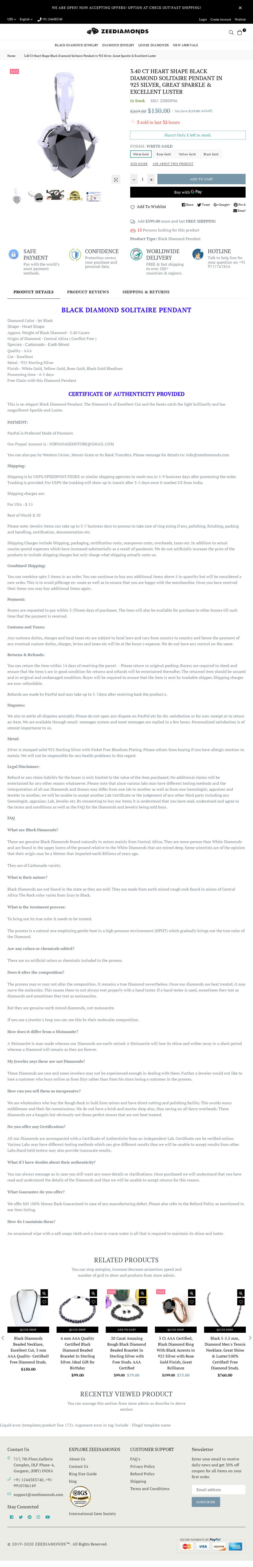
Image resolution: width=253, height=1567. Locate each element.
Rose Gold (164, 154)
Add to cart (127, 1329)
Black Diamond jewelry (76, 45)
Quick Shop (28, 1329)
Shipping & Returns (146, 292)
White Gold (141, 154)
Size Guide (139, 163)
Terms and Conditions (149, 1488)
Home (11, 56)
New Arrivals (185, 45)
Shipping (138, 1481)
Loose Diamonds (153, 45)
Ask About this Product (173, 163)
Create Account (221, 19)
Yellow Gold (187, 154)
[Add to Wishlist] (44, 1301)
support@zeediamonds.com (38, 1494)
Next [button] (116, 127)
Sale (14, 71)
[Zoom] (115, 179)
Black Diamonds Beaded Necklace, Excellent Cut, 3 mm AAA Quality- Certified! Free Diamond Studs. (28, 1350)
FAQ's (135, 1459)
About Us (77, 1459)
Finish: (151, 146)
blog (73, 1481)
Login (203, 19)
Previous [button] (13, 127)
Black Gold (211, 154)
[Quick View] (44, 1293)
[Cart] (239, 32)
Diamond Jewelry (118, 45)
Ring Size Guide (83, 1473)
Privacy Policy (142, 1466)
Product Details (34, 292)
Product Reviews (88, 292)
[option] (65, 127)
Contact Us (78, 1466)
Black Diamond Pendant (179, 238)
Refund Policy (142, 1473)
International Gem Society (92, 1513)
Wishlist (240, 19)
